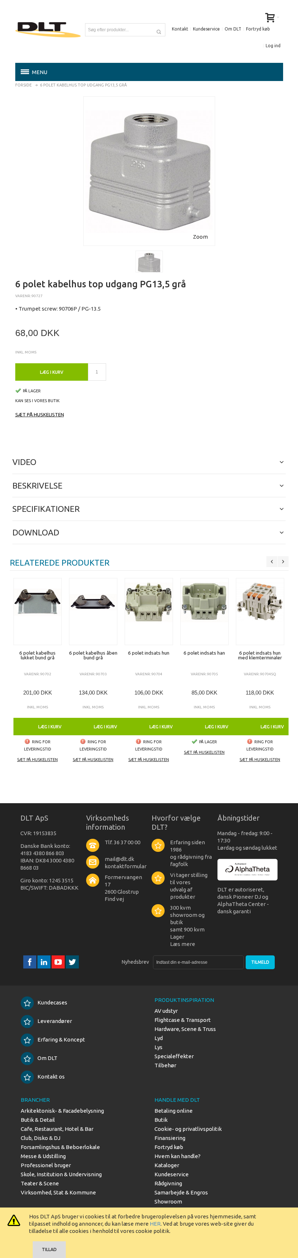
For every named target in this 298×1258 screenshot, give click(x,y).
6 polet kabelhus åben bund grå (93, 655)
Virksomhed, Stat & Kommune (58, 1192)
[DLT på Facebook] (30, 962)
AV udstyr (166, 1011)
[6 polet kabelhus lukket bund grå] (37, 611)
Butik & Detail (38, 1120)
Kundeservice (206, 29)
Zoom (200, 237)
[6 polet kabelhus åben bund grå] (93, 611)
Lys (158, 1047)
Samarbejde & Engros (181, 1192)
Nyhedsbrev (135, 962)
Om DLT (233, 29)
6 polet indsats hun (148, 653)
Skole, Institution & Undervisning (61, 1174)
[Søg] (159, 30)
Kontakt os (51, 1076)
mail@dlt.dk (119, 859)
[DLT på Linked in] (44, 962)
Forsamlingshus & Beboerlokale (60, 1147)
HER (155, 1224)
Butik (161, 1120)
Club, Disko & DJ (40, 1138)
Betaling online (173, 1111)
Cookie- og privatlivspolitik (188, 1129)
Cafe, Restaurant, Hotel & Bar (57, 1129)
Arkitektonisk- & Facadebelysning (62, 1111)
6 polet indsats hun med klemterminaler (260, 655)
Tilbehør (165, 1065)
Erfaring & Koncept (61, 1039)
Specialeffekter (174, 1056)
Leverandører (54, 1021)
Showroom (168, 1201)
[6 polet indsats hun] (149, 611)
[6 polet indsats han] (204, 611)
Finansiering (169, 1138)
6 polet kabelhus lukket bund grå (37, 655)
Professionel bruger (46, 1165)
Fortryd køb (258, 29)
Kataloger (166, 1165)
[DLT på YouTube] (59, 962)
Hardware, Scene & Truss (185, 1029)
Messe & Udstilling (43, 1156)
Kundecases (52, 1002)
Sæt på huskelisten (39, 414)
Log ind (273, 45)
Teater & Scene (40, 1183)
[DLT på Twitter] (72, 962)
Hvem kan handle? (177, 1156)
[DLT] (48, 30)
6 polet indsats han (204, 653)
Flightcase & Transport (182, 1020)
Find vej (114, 899)
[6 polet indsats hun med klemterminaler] (260, 611)
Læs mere (182, 944)
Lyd (158, 1038)
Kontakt (180, 29)
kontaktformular (125, 866)
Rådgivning (168, 1183)
